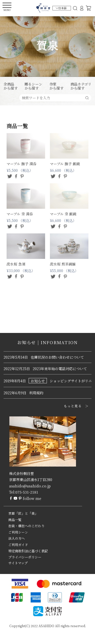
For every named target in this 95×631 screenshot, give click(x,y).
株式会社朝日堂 (21, 473)
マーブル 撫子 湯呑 (21, 164)
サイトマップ (18, 563)
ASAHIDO (46, 625)
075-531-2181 (26, 492)
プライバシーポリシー (24, 557)
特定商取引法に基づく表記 (28, 551)
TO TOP (83, 624)
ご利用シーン (18, 532)
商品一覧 (15, 520)
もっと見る (73, 406)
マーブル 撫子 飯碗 (65, 164)
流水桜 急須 (16, 264)
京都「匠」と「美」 (23, 513)
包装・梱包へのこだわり (26, 526)
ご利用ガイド (18, 544)
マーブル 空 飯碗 (63, 214)
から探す (11, 86)
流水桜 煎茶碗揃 (63, 264)
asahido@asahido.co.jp (30, 485)
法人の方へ (16, 538)
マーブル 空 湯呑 (20, 214)
